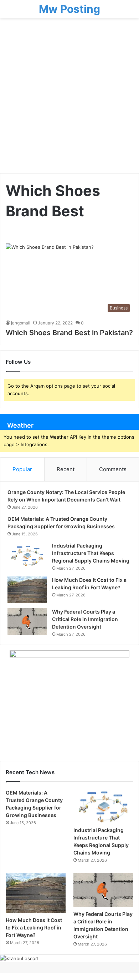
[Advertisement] (69, 98)
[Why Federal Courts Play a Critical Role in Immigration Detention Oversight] (27, 621)
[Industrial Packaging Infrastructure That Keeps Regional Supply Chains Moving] (27, 555)
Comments (113, 469)
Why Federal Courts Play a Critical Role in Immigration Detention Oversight (85, 619)
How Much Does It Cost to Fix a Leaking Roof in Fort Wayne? (34, 927)
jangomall (20, 323)
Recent (65, 469)
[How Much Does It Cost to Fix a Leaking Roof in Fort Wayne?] (27, 589)
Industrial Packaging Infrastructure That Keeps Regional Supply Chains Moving (90, 553)
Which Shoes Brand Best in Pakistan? (69, 332)
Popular (22, 469)
